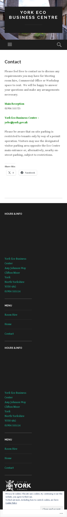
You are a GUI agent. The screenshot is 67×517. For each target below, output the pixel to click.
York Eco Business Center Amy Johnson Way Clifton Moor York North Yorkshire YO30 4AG (15, 272)
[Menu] (10, 45)
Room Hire (11, 314)
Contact (9, 333)
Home (8, 324)
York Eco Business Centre (33, 15)
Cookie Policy (11, 503)
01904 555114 (12, 291)
